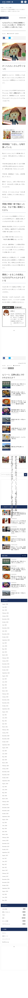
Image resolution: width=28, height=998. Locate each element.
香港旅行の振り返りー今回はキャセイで (18, 420)
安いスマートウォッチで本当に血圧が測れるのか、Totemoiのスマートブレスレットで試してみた (18, 522)
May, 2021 (4, 720)
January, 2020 (5, 768)
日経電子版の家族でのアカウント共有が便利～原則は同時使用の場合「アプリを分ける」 (18, 514)
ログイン (4, 933)
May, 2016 (4, 900)
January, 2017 (5, 876)
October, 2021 (5, 705)
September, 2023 (6, 640)
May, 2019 (4, 792)
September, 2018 (6, 816)
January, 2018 (5, 840)
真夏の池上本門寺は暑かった (17, 446)
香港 (6, 387)
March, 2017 (5, 870)
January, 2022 (5, 696)
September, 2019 (6, 780)
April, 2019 (4, 795)
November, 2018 (5, 810)
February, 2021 (5, 729)
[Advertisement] (14, 342)
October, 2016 (5, 885)
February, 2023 (5, 658)
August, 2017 (5, 855)
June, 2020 (4, 753)
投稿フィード (5, 936)
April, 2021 (4, 723)
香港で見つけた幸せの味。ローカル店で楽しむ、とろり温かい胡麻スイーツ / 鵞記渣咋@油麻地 (18, 402)
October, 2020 (5, 741)
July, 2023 (4, 643)
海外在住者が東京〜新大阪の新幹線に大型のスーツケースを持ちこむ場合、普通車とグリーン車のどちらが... (18, 531)
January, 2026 (5, 616)
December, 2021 (5, 699)
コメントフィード (6, 939)
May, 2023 (4, 649)
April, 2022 (4, 687)
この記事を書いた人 (8, 307)
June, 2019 (4, 789)
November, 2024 (5, 628)
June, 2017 (4, 861)
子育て (13, 915)
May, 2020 (4, 756)
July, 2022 (4, 678)
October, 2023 (5, 637)
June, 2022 (4, 681)
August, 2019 (5, 783)
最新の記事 (19, 307)
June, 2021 (4, 717)
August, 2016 (5, 891)
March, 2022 (5, 691)
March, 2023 (5, 655)
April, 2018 (4, 831)
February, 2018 (5, 837)
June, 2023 (4, 646)
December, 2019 (5, 771)
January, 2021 (5, 732)
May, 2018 (4, 828)
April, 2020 (4, 759)
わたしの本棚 (4, 17)
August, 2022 (5, 676)
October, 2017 (5, 849)
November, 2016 (5, 882)
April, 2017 (4, 867)
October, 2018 (5, 813)
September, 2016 (6, 888)
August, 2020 (5, 747)
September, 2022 (6, 673)
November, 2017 (5, 846)
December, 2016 (5, 879)
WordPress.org (5, 942)
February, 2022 (5, 694)
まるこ (4, 33)
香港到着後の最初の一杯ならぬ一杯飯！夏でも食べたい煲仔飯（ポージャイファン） (18, 411)
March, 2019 (5, 798)
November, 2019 (5, 774)
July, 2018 (4, 822)
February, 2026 (5, 613)
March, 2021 (5, 726)
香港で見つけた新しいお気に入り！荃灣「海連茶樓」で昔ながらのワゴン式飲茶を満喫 (18, 394)
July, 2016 (4, 894)
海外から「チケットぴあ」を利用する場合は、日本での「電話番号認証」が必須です (18, 548)
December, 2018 (5, 807)
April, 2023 (4, 652)
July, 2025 (4, 625)
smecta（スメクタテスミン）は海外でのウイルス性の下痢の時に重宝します (18, 540)
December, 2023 (5, 634)
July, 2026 (4, 607)
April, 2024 (4, 631)
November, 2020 (5, 738)
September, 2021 (6, 708)
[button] (22, 2)
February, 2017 (5, 873)
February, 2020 (5, 765)
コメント (10, 365)
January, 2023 (5, 661)
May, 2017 (4, 864)
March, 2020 (5, 762)
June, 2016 (4, 897)
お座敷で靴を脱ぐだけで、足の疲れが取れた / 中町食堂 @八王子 (18, 429)
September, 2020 (6, 744)
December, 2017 (5, 843)
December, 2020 (5, 735)
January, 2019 (5, 804)
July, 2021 (4, 714)
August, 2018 (5, 819)
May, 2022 (4, 684)
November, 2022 (5, 667)
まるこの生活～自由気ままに (7, 3)
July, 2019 (4, 786)
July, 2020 (4, 750)
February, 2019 (5, 801)
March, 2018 (5, 834)
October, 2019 (5, 777)
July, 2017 (4, 858)
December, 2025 (5, 619)
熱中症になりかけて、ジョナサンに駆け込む (18, 438)
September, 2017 (6, 852)
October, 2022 (5, 670)
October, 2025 (5, 622)
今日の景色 (6, 431)
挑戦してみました (13, 912)
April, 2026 (4, 610)
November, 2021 (5, 702)
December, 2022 (5, 664)
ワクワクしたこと (6, 449)
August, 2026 (5, 604)
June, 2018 (4, 825)
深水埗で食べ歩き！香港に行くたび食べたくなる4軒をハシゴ (18, 384)
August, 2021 (5, 711)
